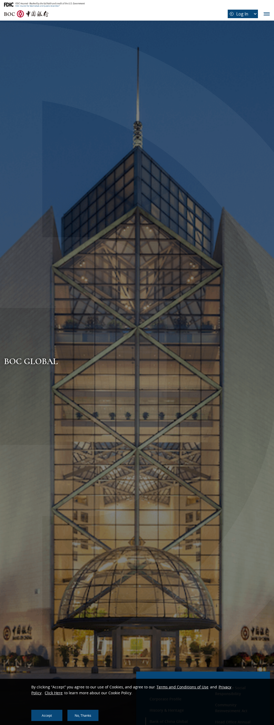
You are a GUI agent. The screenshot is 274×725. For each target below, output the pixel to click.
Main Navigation (267, 14)
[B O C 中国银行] (26, 13)
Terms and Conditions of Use (182, 686)
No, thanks (83, 715)
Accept (47, 715)
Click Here (54, 692)
